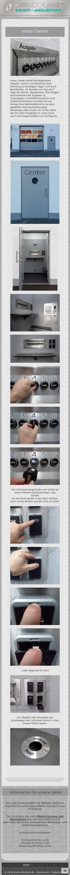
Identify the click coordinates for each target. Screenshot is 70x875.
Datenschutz (58, 872)
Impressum (42, 872)
